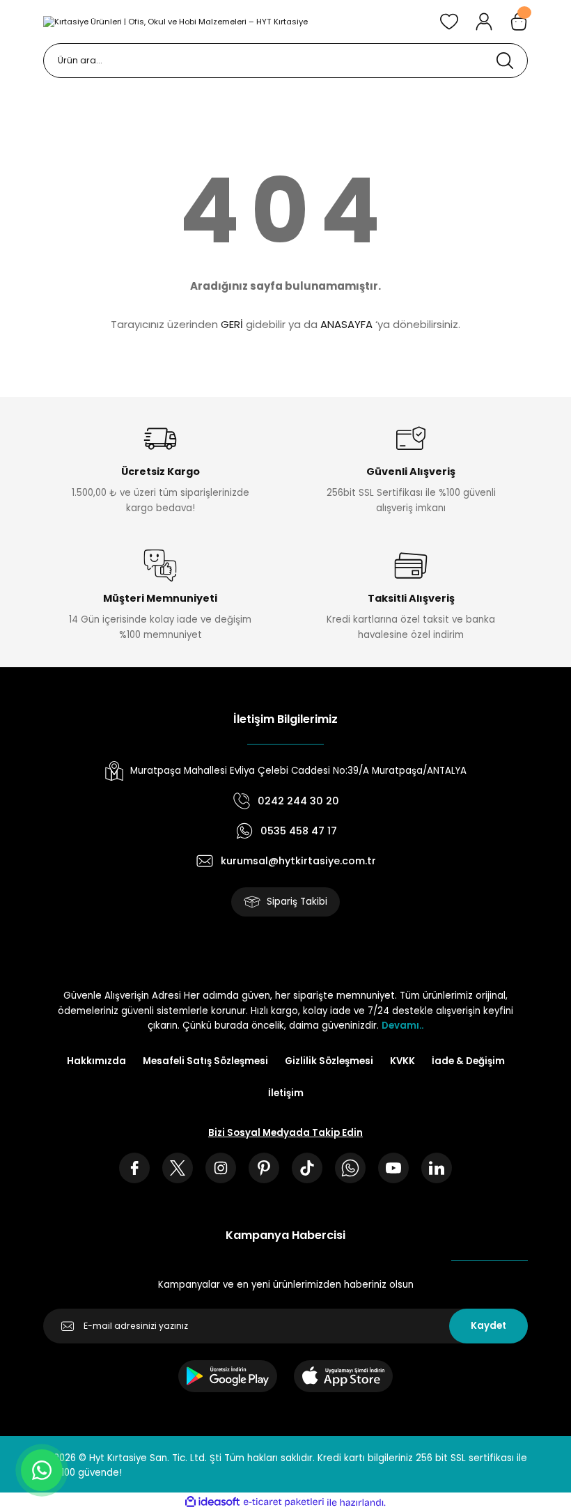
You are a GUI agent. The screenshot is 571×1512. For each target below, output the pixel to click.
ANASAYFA (346, 324)
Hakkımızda (96, 1061)
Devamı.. (402, 1025)
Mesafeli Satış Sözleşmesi (205, 1061)
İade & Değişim (468, 1061)
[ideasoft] (212, 1502)
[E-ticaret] (283, 1503)
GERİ (232, 324)
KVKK (402, 1061)
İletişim (286, 1093)
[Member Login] (484, 22)
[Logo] (175, 21)
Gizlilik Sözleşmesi (329, 1061)
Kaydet (488, 1325)
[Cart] (519, 22)
